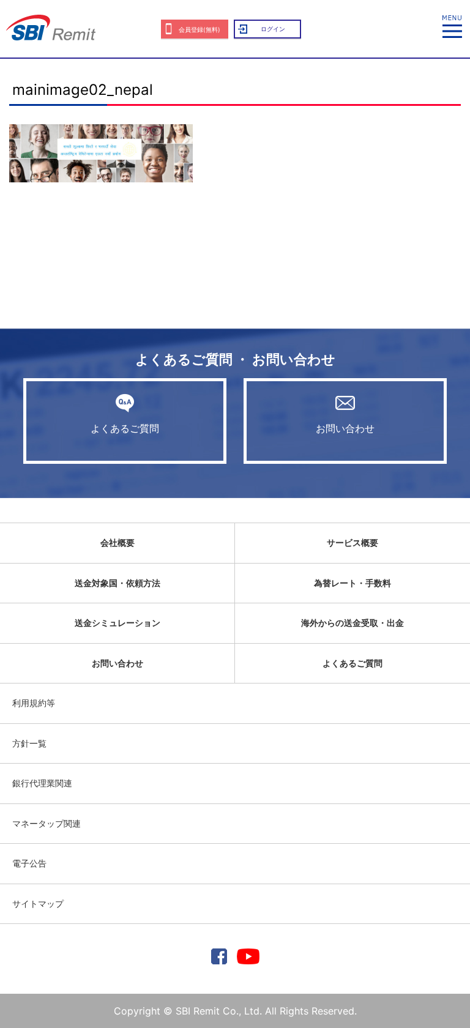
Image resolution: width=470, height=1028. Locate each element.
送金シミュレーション (117, 622)
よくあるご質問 (125, 428)
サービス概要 (352, 542)
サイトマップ (38, 903)
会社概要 (117, 542)
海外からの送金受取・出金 (352, 622)
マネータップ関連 (46, 823)
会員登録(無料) (199, 29)
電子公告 (29, 863)
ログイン (273, 28)
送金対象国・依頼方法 (117, 583)
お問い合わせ (345, 428)
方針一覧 (29, 743)
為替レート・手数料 (352, 583)
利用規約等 (33, 703)
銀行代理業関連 (42, 783)
